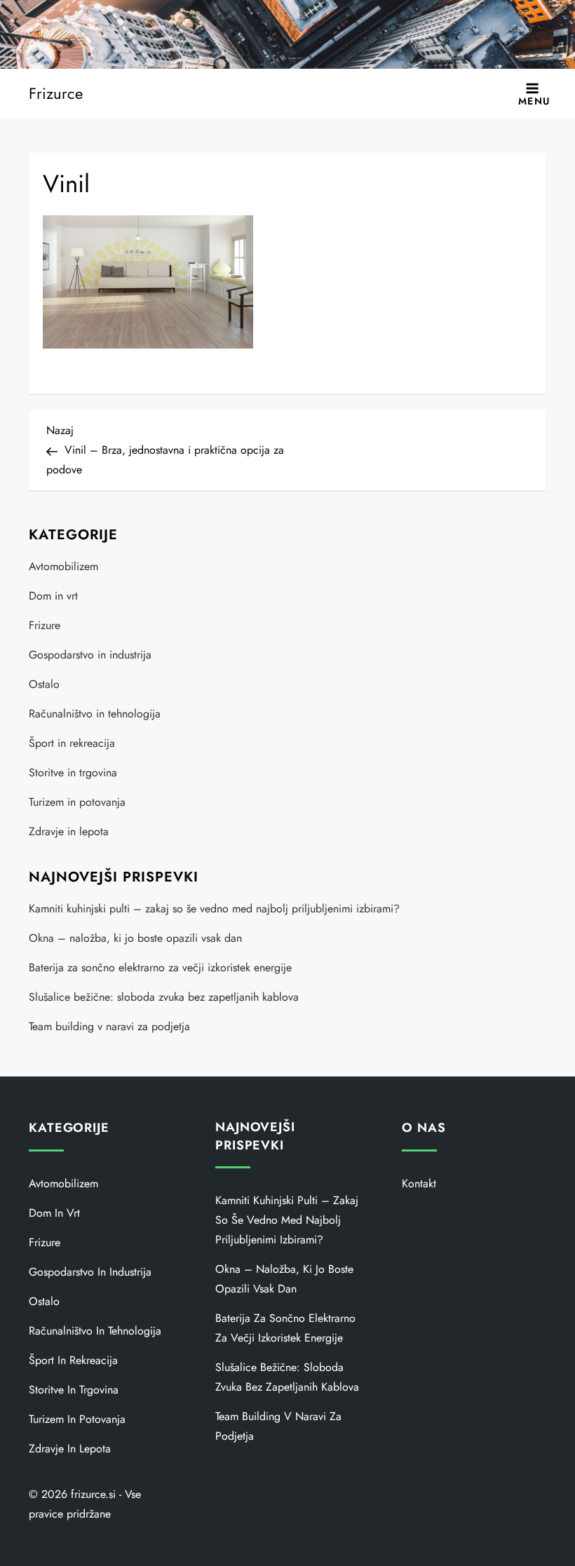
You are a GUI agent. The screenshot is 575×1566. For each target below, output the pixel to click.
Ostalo (44, 684)
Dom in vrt (53, 596)
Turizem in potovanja (77, 802)
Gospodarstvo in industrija (90, 655)
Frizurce (56, 93)
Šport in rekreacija (72, 743)
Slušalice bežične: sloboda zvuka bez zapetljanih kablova (164, 997)
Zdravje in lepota (69, 831)
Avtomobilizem (63, 566)
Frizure (44, 625)
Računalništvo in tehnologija (95, 714)
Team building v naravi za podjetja (109, 1026)
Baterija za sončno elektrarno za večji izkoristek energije (160, 967)
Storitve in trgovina (73, 772)
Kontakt (419, 1183)
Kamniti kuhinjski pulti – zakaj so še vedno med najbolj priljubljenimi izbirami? (214, 908)
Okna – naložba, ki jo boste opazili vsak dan (135, 938)
